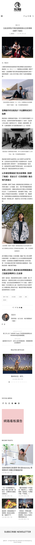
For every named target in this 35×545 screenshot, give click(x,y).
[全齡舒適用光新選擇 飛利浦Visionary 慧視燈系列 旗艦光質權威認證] (17, 454)
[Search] (33, 16)
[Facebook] (3, 403)
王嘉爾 (20, 297)
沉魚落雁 (13, 297)
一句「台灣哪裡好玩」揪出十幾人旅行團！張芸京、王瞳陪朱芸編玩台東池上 (9, 491)
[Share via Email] (21, 307)
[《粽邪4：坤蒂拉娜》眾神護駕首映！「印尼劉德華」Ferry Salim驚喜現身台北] (25, 503)
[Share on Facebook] (15, 307)
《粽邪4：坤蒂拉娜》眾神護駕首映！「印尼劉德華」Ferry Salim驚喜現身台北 (25, 514)
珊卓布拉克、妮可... (17, 376)
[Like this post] (13, 307)
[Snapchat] (18, 403)
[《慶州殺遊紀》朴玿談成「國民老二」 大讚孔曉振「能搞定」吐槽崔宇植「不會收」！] (25, 480)
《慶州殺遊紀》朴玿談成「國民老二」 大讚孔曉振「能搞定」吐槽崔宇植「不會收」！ (25, 491)
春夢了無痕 (5, 297)
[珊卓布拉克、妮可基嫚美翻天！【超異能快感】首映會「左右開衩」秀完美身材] (17, 364)
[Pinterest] (30, 16)
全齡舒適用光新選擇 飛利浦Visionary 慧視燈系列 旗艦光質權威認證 (17, 469)
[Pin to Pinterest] (19, 307)
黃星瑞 (4, 300)
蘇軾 (26, 297)
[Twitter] (26, 16)
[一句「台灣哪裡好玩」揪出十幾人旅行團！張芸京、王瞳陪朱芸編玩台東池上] (9, 480)
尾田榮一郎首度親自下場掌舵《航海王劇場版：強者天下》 (9, 513)
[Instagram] (28, 16)
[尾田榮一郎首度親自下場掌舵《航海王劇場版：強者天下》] (9, 503)
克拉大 (12, 33)
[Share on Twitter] (17, 307)
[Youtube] (15, 403)
